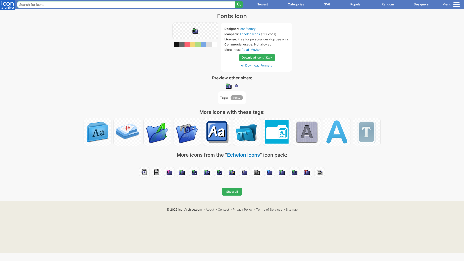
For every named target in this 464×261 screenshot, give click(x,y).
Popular (356, 4)
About (210, 209)
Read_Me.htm (252, 49)
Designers (421, 4)
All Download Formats (256, 65)
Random (388, 4)
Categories (296, 4)
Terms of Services (269, 209)
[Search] (239, 4)
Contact (223, 209)
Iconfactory (248, 29)
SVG (327, 4)
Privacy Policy (242, 209)
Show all (232, 191)
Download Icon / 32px (257, 57)
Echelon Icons (250, 34)
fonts (236, 97)
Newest (262, 4)
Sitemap (292, 209)
